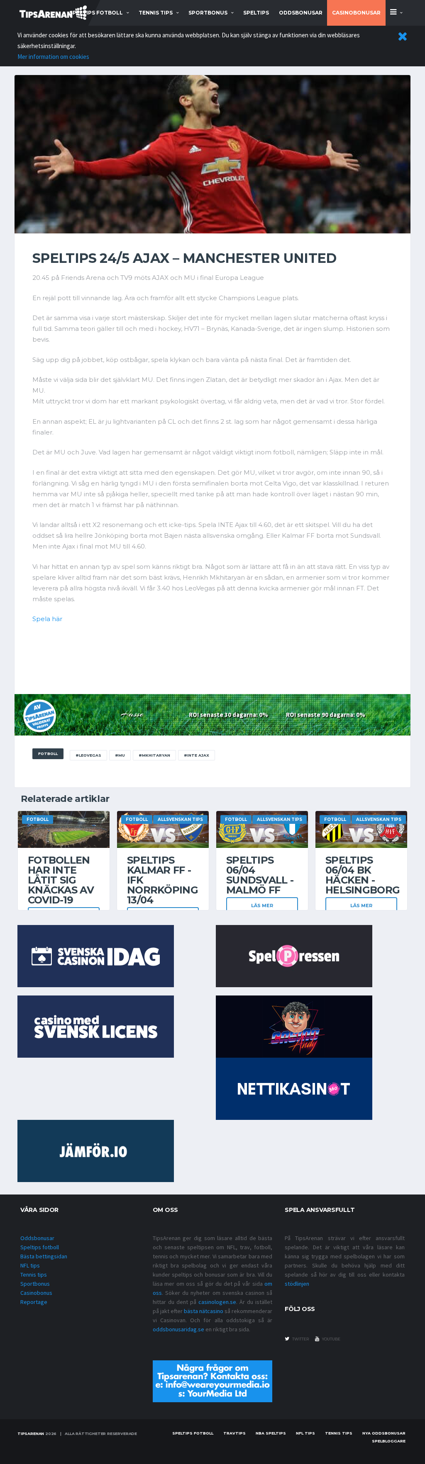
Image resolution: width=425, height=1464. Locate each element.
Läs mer (262, 905)
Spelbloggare (388, 1441)
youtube (330, 1339)
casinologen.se (217, 1302)
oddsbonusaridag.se (178, 1329)
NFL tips (30, 1265)
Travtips (234, 1433)
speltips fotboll (96, 13)
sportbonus (207, 13)
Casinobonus (36, 1292)
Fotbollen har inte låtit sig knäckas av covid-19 (61, 880)
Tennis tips (33, 1274)
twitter (300, 1339)
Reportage (33, 1302)
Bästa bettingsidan (43, 1256)
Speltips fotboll (39, 1247)
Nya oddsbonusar (383, 1433)
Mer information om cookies (53, 57)
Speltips (256, 13)
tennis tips (156, 13)
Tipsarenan (30, 1433)
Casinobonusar (356, 13)
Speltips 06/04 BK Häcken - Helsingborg (362, 875)
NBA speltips (271, 1433)
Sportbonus (35, 1283)
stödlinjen (297, 1283)
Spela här (47, 619)
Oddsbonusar (300, 13)
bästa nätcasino (203, 1311)
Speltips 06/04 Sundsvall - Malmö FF (259, 875)
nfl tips (305, 1433)
